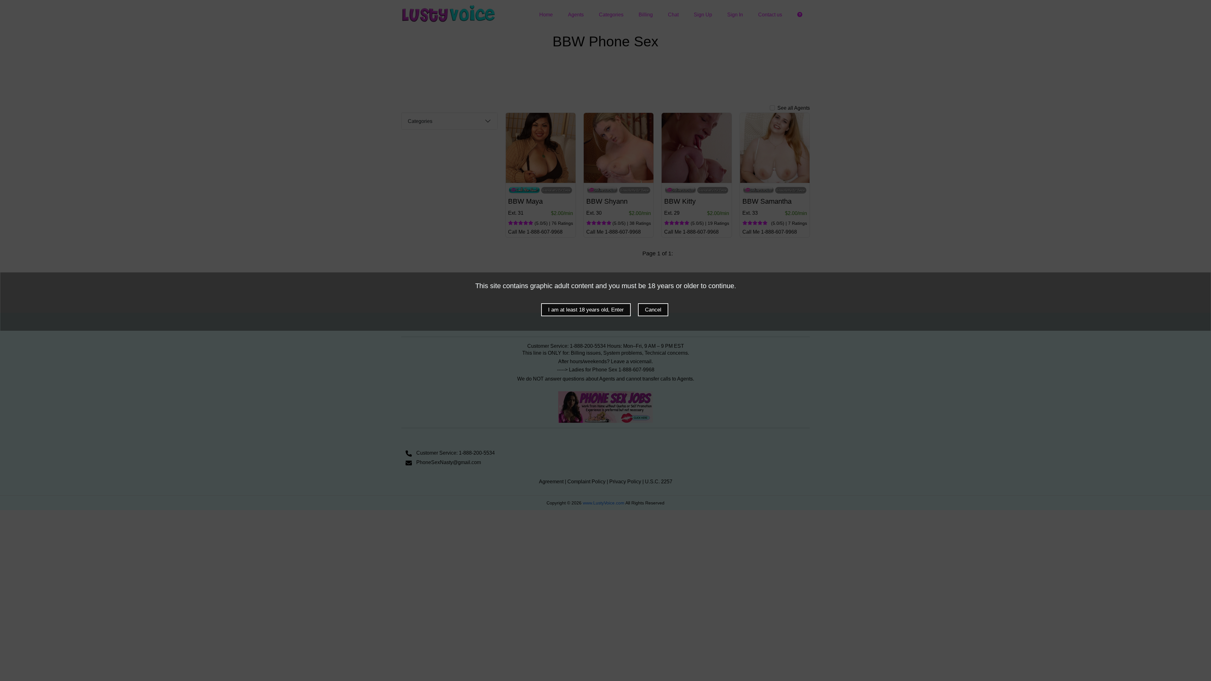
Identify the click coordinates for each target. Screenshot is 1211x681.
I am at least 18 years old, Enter (586, 310)
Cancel (653, 310)
